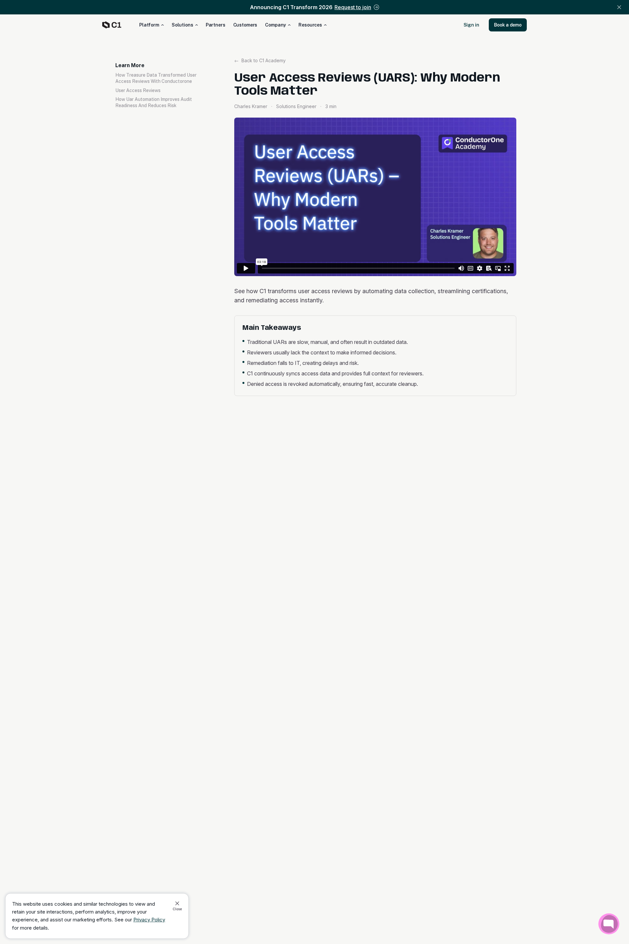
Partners (215, 25)
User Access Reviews (138, 90)
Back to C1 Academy (260, 60)
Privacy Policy (149, 919)
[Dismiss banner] (619, 7)
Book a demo (508, 25)
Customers (245, 25)
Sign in (471, 25)
